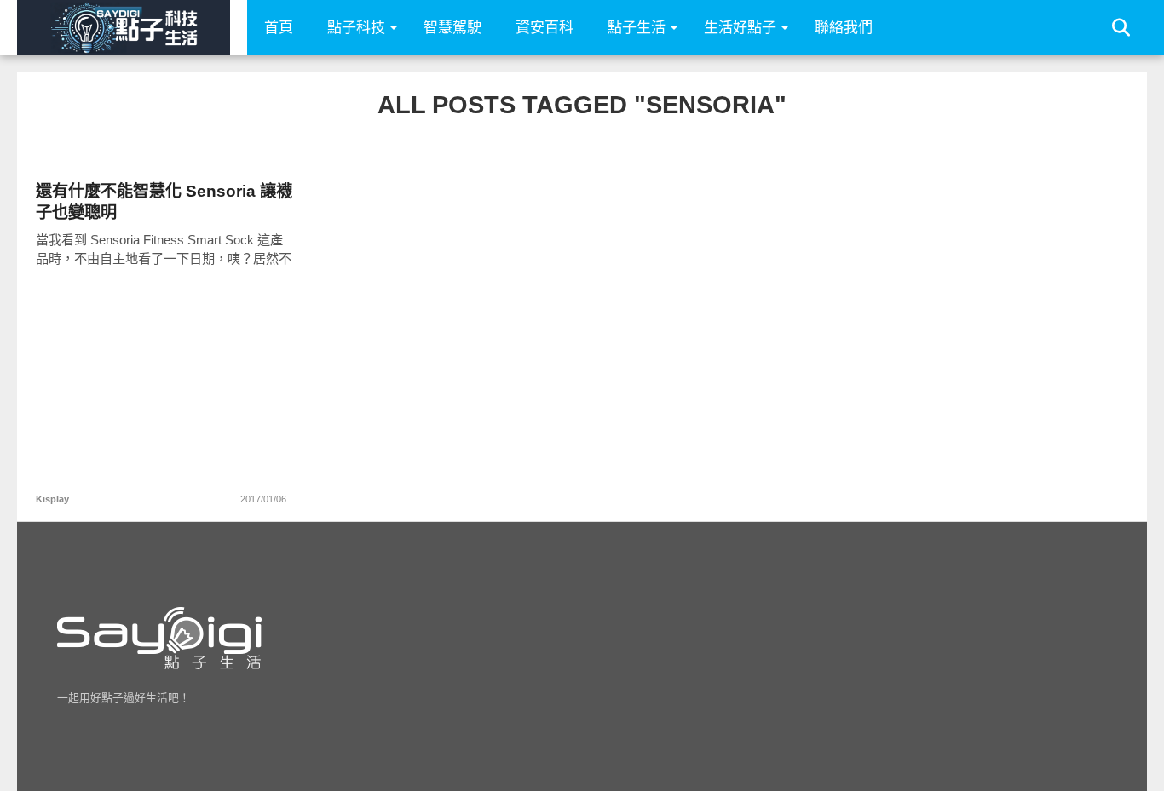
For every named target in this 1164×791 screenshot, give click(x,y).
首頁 (278, 28)
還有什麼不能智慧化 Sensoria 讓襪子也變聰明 (164, 201)
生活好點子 (740, 28)
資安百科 (544, 28)
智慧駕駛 (452, 28)
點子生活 (637, 28)
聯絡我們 (844, 28)
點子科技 (356, 28)
